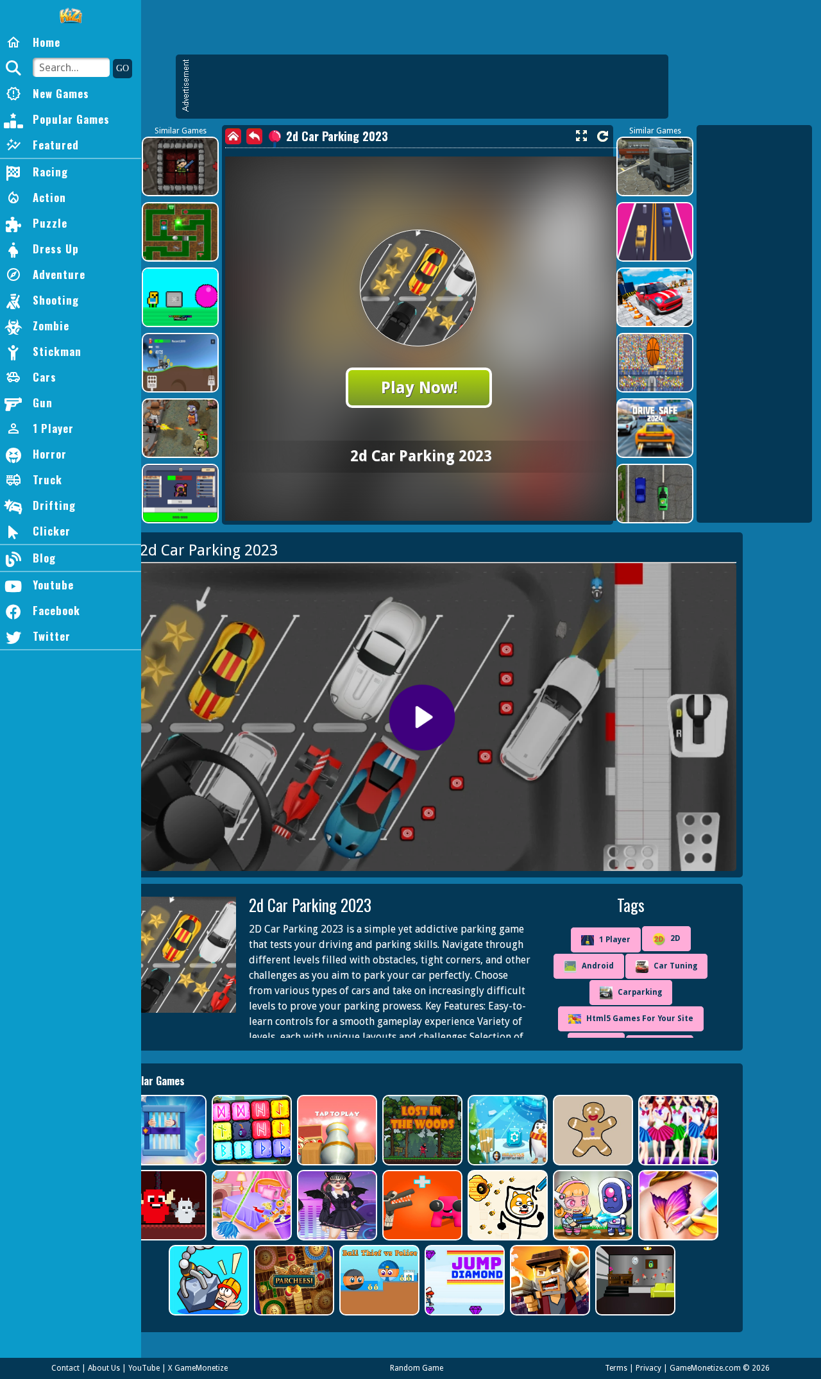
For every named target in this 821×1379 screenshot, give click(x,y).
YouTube (144, 1368)
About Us (104, 1368)
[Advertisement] (428, 86)
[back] (254, 136)
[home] (233, 136)
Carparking (640, 992)
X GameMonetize (198, 1368)
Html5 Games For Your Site (639, 1018)
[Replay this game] (602, 136)
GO (122, 68)
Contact (65, 1368)
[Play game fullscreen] (581, 136)
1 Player (615, 939)
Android (598, 965)
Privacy (648, 1368)
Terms (616, 1368)
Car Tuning (675, 965)
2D (675, 938)
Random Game (416, 1368)
